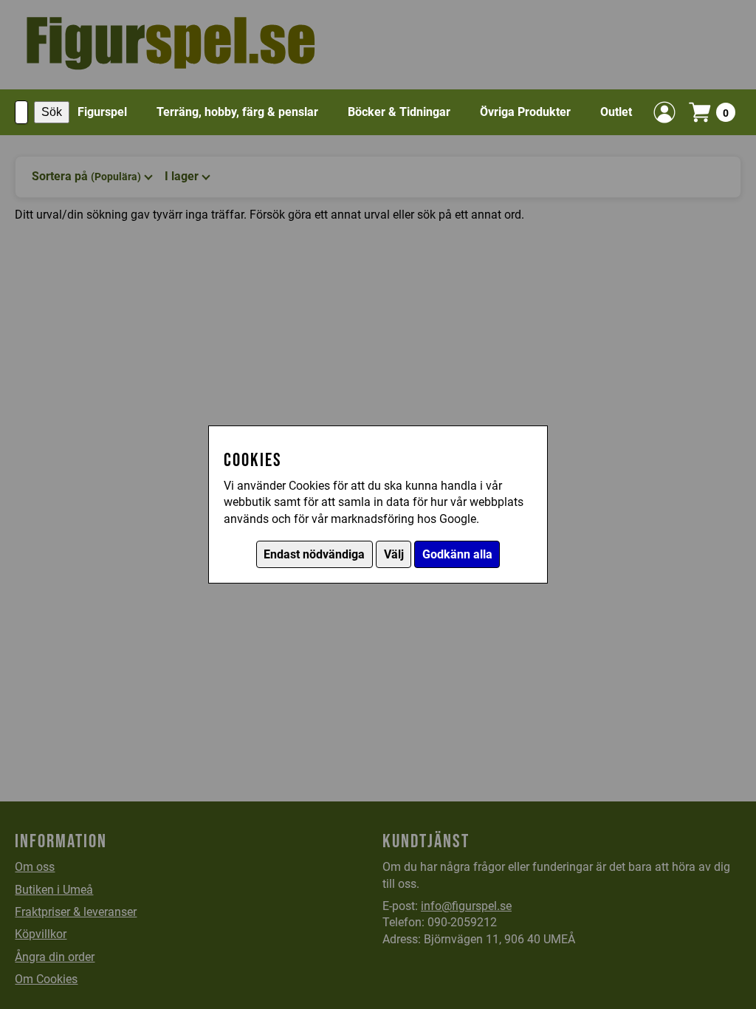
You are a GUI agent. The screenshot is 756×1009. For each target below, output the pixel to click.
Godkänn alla (457, 554)
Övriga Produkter (525, 112)
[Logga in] (664, 112)
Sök (51, 112)
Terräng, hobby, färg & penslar (237, 112)
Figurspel (102, 112)
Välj (394, 554)
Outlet (616, 112)
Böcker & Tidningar (399, 112)
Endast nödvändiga (314, 554)
